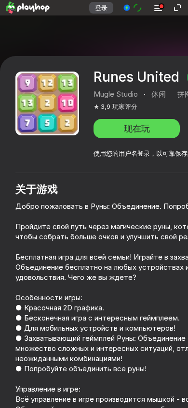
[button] (133, 8)
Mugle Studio (116, 94)
